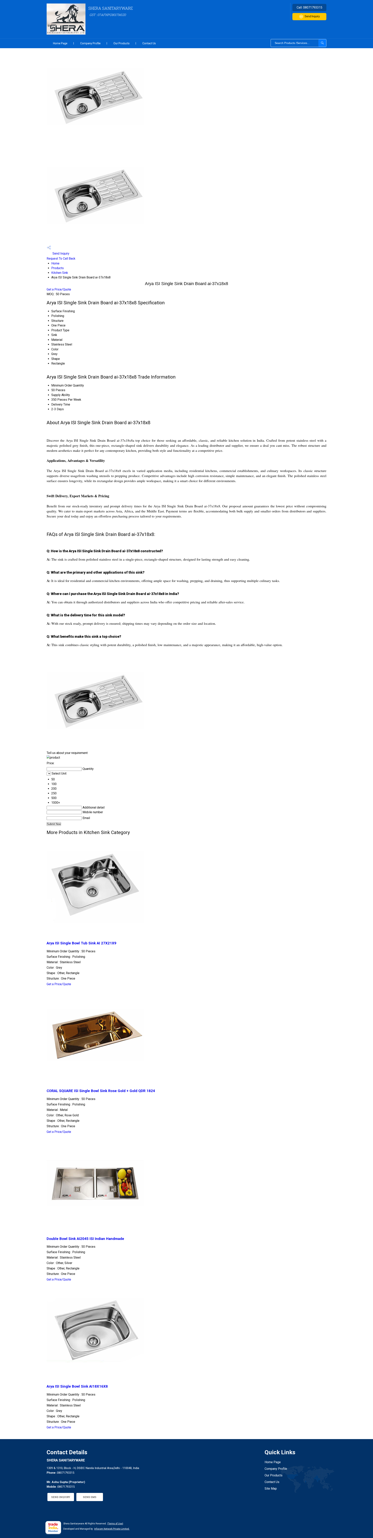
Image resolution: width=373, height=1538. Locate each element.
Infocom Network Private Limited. (112, 1529)
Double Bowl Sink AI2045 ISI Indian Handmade (85, 1239)
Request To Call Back (61, 258)
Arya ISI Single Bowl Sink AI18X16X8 (77, 1386)
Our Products (121, 43)
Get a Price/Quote (59, 289)
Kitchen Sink (59, 273)
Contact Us (149, 43)
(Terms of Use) (115, 1523)
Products (57, 268)
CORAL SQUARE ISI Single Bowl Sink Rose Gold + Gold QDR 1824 (101, 1091)
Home (55, 263)
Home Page (60, 43)
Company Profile (90, 43)
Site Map (271, 1488)
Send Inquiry (312, 16)
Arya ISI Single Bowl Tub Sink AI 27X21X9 (81, 943)
